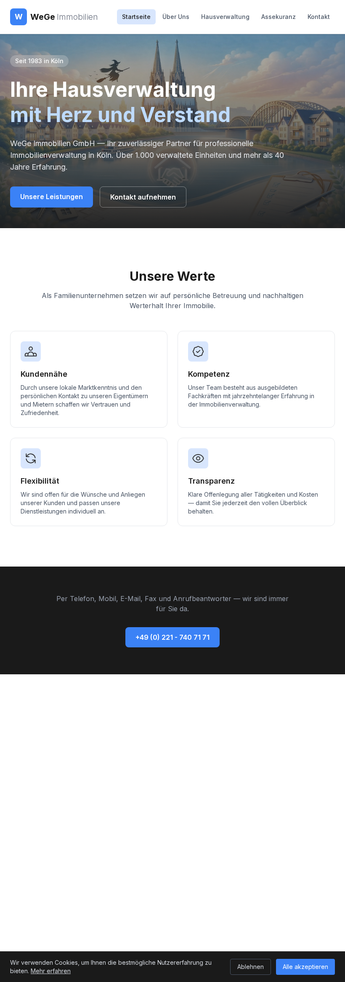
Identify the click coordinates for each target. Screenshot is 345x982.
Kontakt (319, 16)
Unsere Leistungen (51, 196)
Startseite (136, 16)
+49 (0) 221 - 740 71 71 (172, 637)
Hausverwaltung (225, 16)
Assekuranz (278, 16)
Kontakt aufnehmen (143, 197)
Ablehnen (250, 966)
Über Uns (175, 16)
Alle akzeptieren (305, 966)
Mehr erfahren (51, 970)
